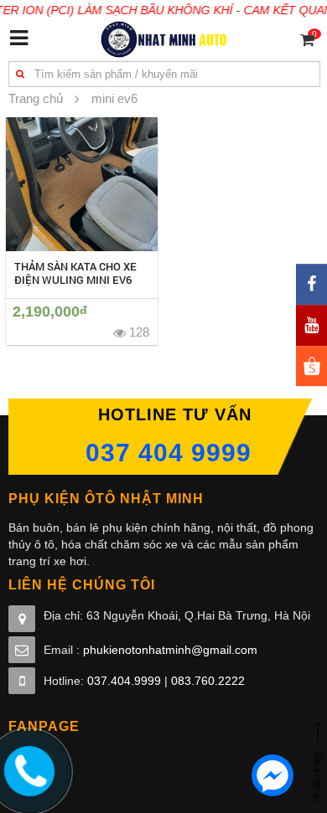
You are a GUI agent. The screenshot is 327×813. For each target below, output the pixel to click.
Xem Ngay (81, 184)
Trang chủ (35, 98)
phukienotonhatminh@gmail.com (170, 649)
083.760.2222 (208, 680)
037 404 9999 (169, 452)
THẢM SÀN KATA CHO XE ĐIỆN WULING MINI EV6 (75, 273)
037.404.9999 (124, 680)
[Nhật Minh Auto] (164, 38)
